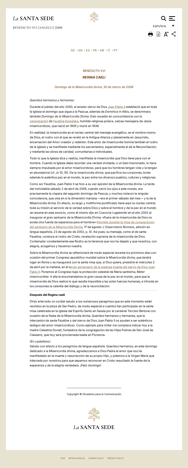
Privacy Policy (115, 458)
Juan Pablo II (116, 107)
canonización (39, 121)
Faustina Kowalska (65, 121)
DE (73, 50)
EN (80, 50)
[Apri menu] (171, 18)
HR (102, 50)
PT (115, 50)
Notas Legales (76, 458)
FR (95, 50)
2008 (59, 28)
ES (88, 50)
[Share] (174, 34)
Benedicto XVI (25, 28)
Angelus (47, 28)
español (161, 27)
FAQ (63, 458)
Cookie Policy (96, 458)
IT (109, 50)
